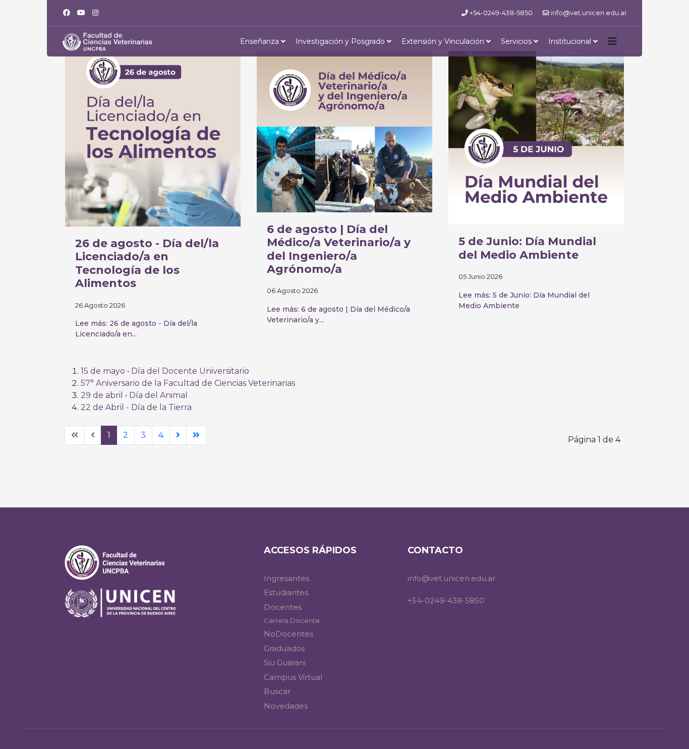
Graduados (284, 648)
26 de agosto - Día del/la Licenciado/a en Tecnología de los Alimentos (147, 263)
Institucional (569, 41)
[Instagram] (95, 12)
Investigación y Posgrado (340, 41)
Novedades (286, 706)
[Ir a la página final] (196, 435)
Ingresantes (286, 578)
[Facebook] (66, 12)
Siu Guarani (285, 662)
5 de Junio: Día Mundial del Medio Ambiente (527, 248)
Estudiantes (286, 592)
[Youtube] (81, 12)
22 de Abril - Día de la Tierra (136, 407)
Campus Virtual (293, 677)
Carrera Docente (292, 620)
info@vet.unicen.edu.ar (589, 13)
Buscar (277, 691)
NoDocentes (288, 634)
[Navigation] (612, 41)
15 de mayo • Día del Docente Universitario (165, 371)
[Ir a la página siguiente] (178, 435)
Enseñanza (259, 41)
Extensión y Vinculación (442, 41)
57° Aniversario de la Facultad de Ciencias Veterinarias (188, 383)
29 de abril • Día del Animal (134, 395)
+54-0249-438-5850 (501, 13)
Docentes (283, 607)
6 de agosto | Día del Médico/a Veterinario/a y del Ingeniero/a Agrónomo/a (339, 249)
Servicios (516, 41)
